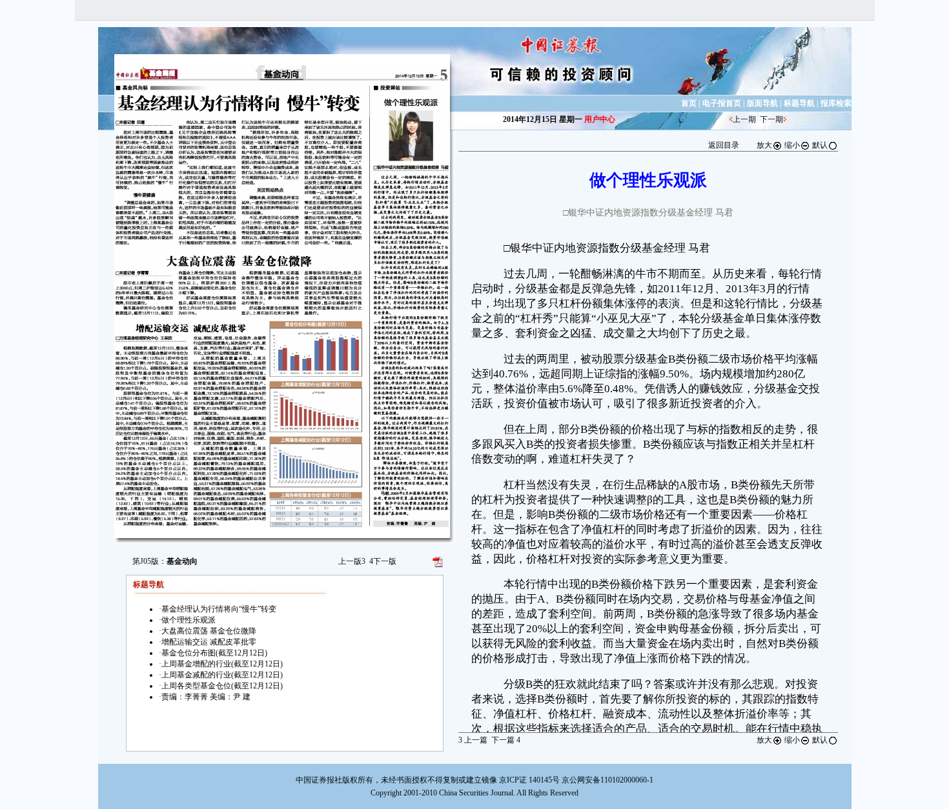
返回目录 (723, 145)
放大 (764, 145)
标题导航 (799, 103)
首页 (689, 103)
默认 (820, 145)
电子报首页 (721, 103)
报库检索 (836, 103)
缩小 (792, 145)
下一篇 (505, 739)
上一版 (351, 561)
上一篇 (472, 739)
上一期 (744, 119)
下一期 (771, 119)
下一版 (382, 561)
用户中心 (599, 119)
